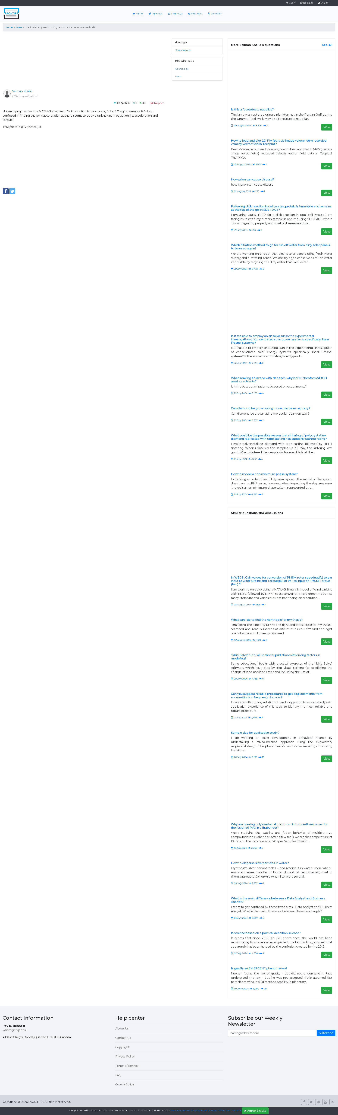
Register (308, 2)
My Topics (216, 13)
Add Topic (196, 13)
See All (327, 45)
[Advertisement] (84, 63)
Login (292, 2)
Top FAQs (156, 13)
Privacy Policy (125, 1056)
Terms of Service (127, 1066)
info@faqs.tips (16, 1030)
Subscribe (326, 1033)
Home (139, 13)
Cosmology (181, 69)
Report (159, 103)
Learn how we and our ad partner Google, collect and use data (205, 1110)
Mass (178, 76)
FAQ (118, 1075)
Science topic (183, 50)
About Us (122, 1028)
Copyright (122, 1047)
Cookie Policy (124, 1084)
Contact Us (123, 1038)
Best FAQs (177, 13)
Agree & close (256, 1110)
